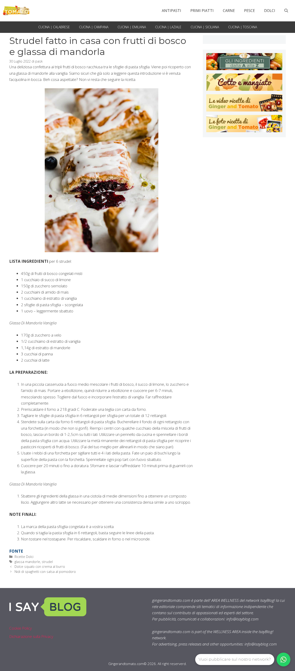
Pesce (249, 10)
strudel (47, 562)
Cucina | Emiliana (132, 27)
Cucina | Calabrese (54, 27)
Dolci (269, 10)
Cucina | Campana (93, 27)
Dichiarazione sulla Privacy (31, 636)
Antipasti (171, 10)
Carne (229, 10)
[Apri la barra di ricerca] (286, 10)
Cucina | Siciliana (205, 27)
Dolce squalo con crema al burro (40, 566)
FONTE (16, 551)
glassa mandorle (27, 562)
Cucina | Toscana (242, 27)
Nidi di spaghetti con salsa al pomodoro (45, 571)
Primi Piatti (202, 10)
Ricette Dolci (24, 556)
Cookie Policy (20, 628)
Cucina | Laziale (168, 27)
